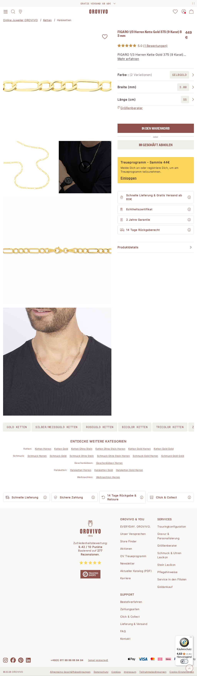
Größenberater (131, 108)
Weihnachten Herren (108, 477)
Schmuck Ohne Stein (82, 455)
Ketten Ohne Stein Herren (110, 448)
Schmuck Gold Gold (172, 455)
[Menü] (191, 638)
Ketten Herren (43, 448)
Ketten (47, 20)
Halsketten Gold (103, 470)
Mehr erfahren (128, 59)
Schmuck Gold (58, 455)
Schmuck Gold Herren (145, 455)
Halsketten (64, 20)
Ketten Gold (61, 448)
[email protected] (98, 660)
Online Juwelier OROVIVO (20, 20)
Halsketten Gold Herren (129, 470)
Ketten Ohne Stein (82, 448)
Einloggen (129, 178)
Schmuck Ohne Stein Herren (113, 455)
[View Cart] (191, 11)
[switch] (184, 661)
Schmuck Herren (37, 455)
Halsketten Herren (80, 470)
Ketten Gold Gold (164, 448)
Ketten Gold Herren (139, 448)
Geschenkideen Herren (109, 462)
